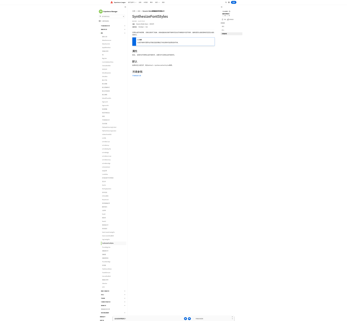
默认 (223, 30)
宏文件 (104, 181)
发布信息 (104, 192)
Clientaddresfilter (106, 65)
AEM (139, 11)
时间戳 (104, 265)
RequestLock (105, 199)
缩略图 (104, 254)
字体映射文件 (106, 120)
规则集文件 (105, 225)
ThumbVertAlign (106, 262)
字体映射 (103, 298)
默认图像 (104, 84)
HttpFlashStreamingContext (109, 131)
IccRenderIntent (106, 167)
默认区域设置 (106, 91)
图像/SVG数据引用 (105, 291)
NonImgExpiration (106, 189)
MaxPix (104, 185)
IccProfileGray (105, 145)
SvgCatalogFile (106, 239)
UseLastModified (106, 276)
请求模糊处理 (106, 203)
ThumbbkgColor (106, 247)
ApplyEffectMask (106, 47)
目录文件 (104, 69)
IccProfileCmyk (106, 141)
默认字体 (104, 80)
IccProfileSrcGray (106, 160)
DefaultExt (104, 76)
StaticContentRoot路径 (108, 236)
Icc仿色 (104, 138)
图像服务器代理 (105, 309)
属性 (102, 33)
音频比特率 (105, 51)
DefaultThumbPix (106, 98)
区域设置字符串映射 (107, 178)
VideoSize (104, 283)
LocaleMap (105, 174)
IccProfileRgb (105, 152)
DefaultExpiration (106, 73)
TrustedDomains (106, 272)
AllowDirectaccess (106, 40)
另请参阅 (224, 33)
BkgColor (104, 58)
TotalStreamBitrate (107, 269)
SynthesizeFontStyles (108, 243)
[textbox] (112, 16)
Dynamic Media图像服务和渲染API (153, 11)
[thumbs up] (185, 318)
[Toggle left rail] (125, 7)
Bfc (103, 55)
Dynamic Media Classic (142, 24)
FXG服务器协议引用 (105, 25)
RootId (103, 214)
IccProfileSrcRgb (106, 163)
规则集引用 (103, 305)
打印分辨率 (105, 196)
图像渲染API (102, 316)
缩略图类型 (105, 258)
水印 (103, 287)
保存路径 (104, 228)
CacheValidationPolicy (107, 62)
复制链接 (231, 19)
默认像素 (104, 94)
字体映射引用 (136, 75)
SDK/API (152, 24)
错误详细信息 (106, 113)
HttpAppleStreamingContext (109, 127)
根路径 (104, 218)
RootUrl (104, 221)
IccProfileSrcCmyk (106, 156)
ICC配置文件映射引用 (105, 302)
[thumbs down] (189, 318)
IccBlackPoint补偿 (106, 134)
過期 (103, 116)
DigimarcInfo (105, 105)
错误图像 (104, 109)
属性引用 (104, 36)
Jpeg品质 (104, 170)
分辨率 (104, 210)
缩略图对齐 (105, 251)
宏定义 (102, 294)
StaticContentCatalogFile (108, 232)
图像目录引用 (104, 29)
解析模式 (104, 207)
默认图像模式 (106, 87)
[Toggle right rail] (222, 7)
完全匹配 (104, 123)
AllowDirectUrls (106, 44)
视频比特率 (105, 280)
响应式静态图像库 (105, 312)
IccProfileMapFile (106, 149)
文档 (133, 11)
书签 (225, 19)
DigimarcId (105, 102)
